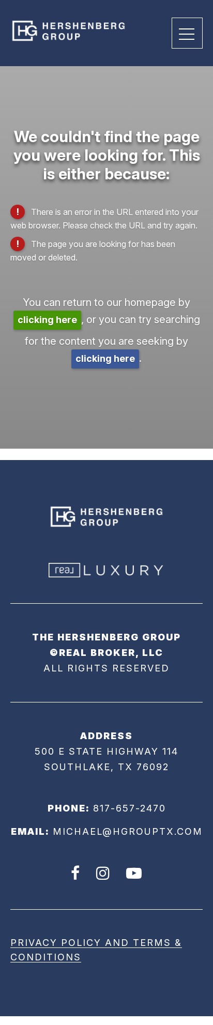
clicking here (47, 319)
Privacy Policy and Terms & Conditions (96, 949)
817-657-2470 (129, 808)
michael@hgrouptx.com (128, 831)
